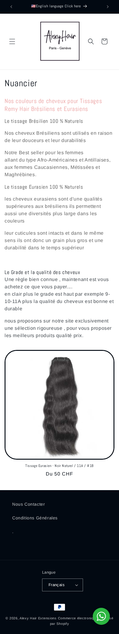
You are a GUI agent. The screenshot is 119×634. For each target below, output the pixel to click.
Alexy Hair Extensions (38, 618)
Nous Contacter (28, 504)
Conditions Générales (35, 517)
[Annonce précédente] (11, 6)
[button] (12, 41)
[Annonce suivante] (107, 6)
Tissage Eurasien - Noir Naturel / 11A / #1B (59, 466)
